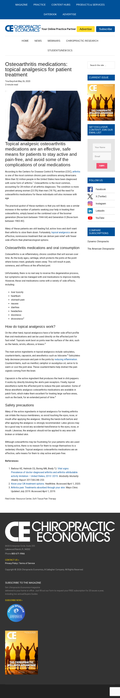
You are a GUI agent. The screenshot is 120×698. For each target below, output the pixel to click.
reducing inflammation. (66, 359)
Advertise (86, 29)
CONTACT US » (12, 560)
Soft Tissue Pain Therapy (44, 499)
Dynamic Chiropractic (98, 241)
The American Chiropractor (101, 248)
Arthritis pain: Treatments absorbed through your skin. (38, 487)
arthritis (76, 171)
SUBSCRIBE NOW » (13, 600)
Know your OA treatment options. (27, 483)
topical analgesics (60, 232)
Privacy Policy (11, 563)
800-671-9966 (18, 553)
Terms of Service (27, 563)
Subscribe (105, 29)
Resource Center (24, 499)
